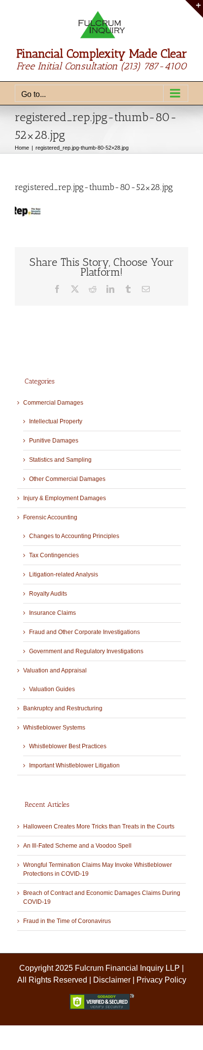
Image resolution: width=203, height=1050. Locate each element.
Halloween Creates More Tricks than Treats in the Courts (98, 826)
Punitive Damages (53, 440)
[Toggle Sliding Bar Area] (194, 9)
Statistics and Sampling (60, 459)
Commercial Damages (53, 402)
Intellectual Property (55, 421)
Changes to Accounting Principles (74, 536)
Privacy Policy (161, 980)
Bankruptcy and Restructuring (62, 708)
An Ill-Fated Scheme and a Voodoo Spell (77, 845)
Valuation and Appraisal (55, 670)
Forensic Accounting (50, 517)
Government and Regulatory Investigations (86, 651)
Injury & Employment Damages (64, 498)
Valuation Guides (52, 689)
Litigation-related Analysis (63, 574)
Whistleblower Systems (54, 727)
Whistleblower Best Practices (67, 746)
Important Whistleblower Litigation (74, 765)
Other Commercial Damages (67, 479)
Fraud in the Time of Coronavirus (67, 921)
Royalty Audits (48, 593)
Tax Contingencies (54, 555)
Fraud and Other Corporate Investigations (84, 632)
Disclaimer (112, 980)
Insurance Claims (52, 612)
